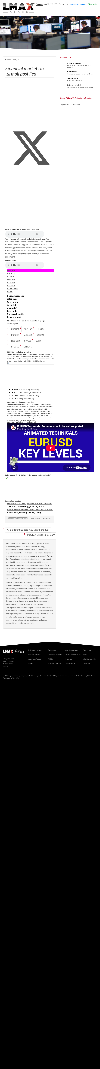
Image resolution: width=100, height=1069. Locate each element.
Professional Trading (34, 659)
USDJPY (10, 276)
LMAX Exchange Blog (89, 659)
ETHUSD (28, 346)
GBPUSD (11, 273)
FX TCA (50, 659)
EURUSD (11, 270)
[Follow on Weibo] (16, 671)
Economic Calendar (54, 663)
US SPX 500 (12, 288)
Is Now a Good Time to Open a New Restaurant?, (30, 509)
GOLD (9, 291)
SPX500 (27, 340)
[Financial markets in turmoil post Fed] (29, 129)
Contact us (86, 663)
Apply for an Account (72, 650)
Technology (52, 650)
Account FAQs (70, 663)
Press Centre (87, 650)
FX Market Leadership (55, 655)
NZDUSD (11, 285)
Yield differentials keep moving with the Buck (28, 529)
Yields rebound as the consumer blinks (79, 74)
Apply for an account (78, 4)
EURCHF (15, 335)
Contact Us (63, 4)
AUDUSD (11, 279)
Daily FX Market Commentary (41, 534)
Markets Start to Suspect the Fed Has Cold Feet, (29, 503)
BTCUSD (15, 346)
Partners (30, 663)
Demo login (69, 659)
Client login (92, 4)
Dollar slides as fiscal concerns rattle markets (79, 66)
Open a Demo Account (72, 655)
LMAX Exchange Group (35, 650)
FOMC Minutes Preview (74, 80)
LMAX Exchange (35, 518)
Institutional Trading (34, 655)
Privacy (5, 666)
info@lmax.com (8, 659)
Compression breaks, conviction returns (80, 87)
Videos (85, 655)
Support (39, 4)
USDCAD (11, 282)
